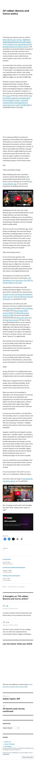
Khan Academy (27, 308)
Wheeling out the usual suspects (11, 575)
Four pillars (22, 586)
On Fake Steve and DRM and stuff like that (14, 567)
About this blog (9, 744)
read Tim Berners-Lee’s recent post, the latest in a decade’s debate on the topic (18, 280)
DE (7, 606)
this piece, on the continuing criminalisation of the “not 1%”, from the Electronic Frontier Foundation (18, 297)
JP (5, 586)
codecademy (10, 308)
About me (7, 742)
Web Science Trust (22, 318)
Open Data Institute (12, 320)
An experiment (7, 559)
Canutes (8, 96)
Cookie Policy (6, 754)
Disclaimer (7, 746)
